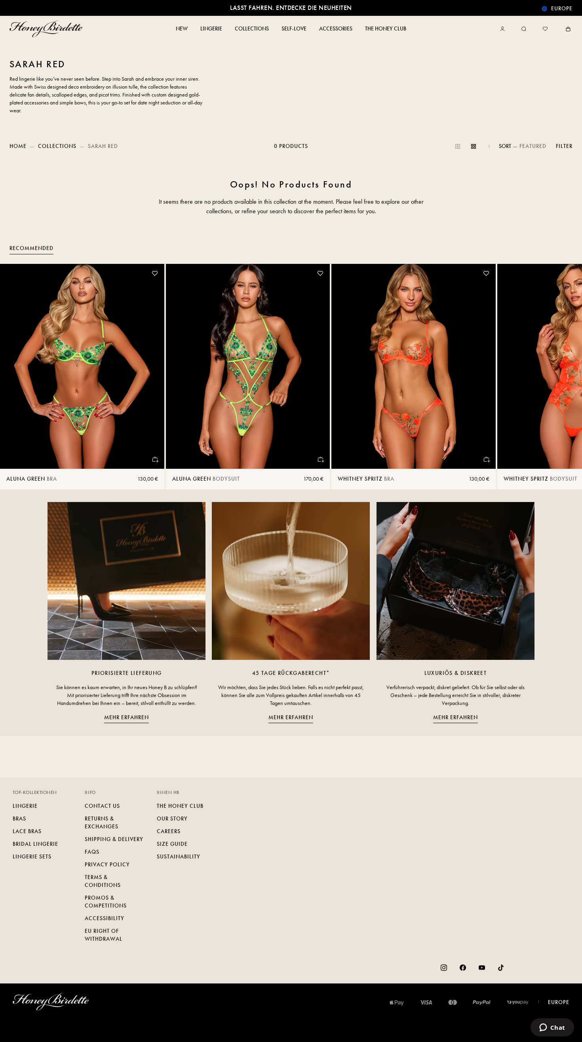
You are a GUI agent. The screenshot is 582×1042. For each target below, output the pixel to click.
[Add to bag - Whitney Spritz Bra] (486, 459)
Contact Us (102, 806)
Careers (169, 831)
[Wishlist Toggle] (155, 273)
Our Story (172, 818)
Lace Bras (27, 831)
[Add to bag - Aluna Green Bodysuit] (320, 459)
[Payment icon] (517, 1002)
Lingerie (25, 806)
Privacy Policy (107, 864)
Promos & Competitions (106, 901)
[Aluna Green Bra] (82, 366)
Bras (19, 818)
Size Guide (172, 844)
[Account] (504, 29)
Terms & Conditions (103, 881)
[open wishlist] (545, 29)
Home (18, 146)
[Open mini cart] (566, 29)
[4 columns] (473, 146)
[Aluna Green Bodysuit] (248, 366)
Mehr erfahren (126, 717)
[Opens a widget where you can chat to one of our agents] (552, 1028)
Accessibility (104, 918)
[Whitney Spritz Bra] (413, 366)
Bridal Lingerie (35, 844)
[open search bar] (524, 29)
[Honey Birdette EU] (48, 29)
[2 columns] (457, 146)
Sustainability (178, 856)
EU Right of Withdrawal (103, 935)
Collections (57, 146)
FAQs (92, 852)
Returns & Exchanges (101, 822)
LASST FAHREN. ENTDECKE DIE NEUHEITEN (291, 7)
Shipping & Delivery (114, 839)
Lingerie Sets (32, 856)
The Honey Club (180, 806)
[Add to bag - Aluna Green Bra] (154, 459)
